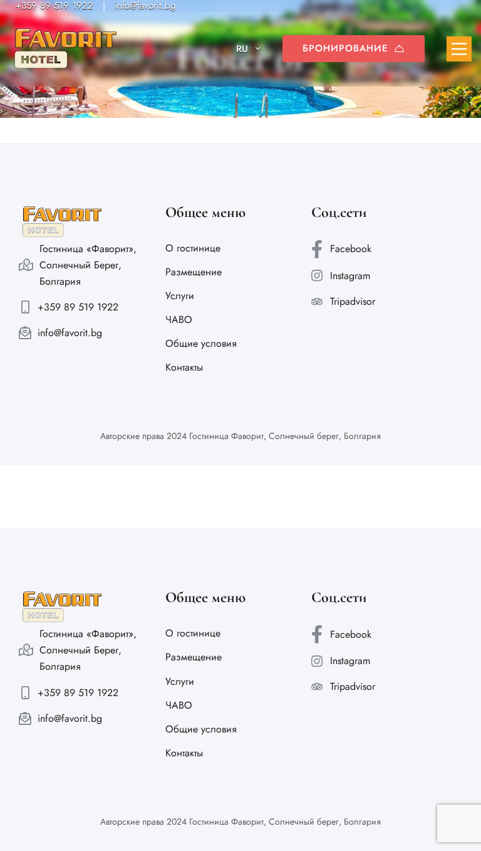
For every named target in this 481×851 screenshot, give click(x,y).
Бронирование (345, 48)
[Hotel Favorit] (65, 48)
